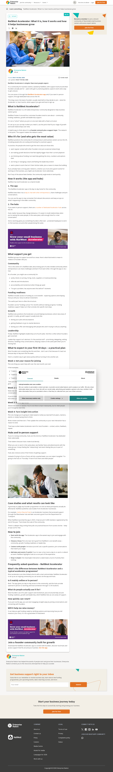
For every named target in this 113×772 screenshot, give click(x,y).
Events (44, 2)
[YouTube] (96, 729)
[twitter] (9, 28)
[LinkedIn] (93, 729)
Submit (78, 685)
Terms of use (62, 729)
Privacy (60, 733)
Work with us (38, 759)
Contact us (37, 733)
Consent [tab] (30, 378)
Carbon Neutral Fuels (24, 512)
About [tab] (83, 378)
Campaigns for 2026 (40, 755)
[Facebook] (86, 729)
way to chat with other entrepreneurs (37, 193)
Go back (14, 16)
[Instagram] (89, 729)
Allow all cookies (82, 398)
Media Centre (38, 746)
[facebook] (12, 28)
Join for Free (89, 28)
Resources (37, 2)
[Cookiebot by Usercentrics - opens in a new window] (86, 372)
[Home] (7, 9)
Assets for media (39, 750)
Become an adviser (83, 2)
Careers (36, 742)
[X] (82, 729)
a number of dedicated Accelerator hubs (48, 207)
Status (60, 742)
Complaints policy (64, 738)
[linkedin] (16, 28)
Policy (36, 738)
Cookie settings (55, 398)
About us (37, 729)
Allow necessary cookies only (31, 398)
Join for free (101, 2)
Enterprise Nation (20, 70)
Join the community (25, 2)
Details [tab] (56, 378)
